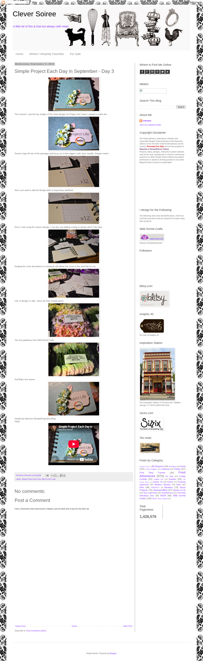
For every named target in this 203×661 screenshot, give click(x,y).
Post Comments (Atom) (36, 631)
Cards (183, 466)
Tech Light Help (150, 493)
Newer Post (20, 626)
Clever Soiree (34, 14)
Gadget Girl (158, 479)
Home (19, 54)
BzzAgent (172, 466)
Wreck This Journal (159, 499)
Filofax (177, 469)
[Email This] (52, 475)
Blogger (113, 653)
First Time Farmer (152, 472)
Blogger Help (144, 466)
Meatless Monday (162, 485)
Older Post (127, 626)
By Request (158, 466)
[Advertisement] (74, 601)
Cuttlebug (165, 469)
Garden (172, 479)
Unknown (147, 121)
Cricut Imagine (151, 469)
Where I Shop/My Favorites (46, 54)
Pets (142, 487)
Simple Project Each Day (31, 479)
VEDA (163, 495)
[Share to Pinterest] (64, 475)
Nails (178, 485)
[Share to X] (58, 475)
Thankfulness (167, 493)
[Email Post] (47, 475)
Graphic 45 (157, 482)
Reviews (168, 487)
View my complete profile (150, 125)
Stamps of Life (179, 490)
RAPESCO (155, 487)
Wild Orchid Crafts (49, 479)
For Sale (75, 54)
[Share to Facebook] (61, 475)
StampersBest (160, 490)
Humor (170, 482)
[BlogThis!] (55, 475)
